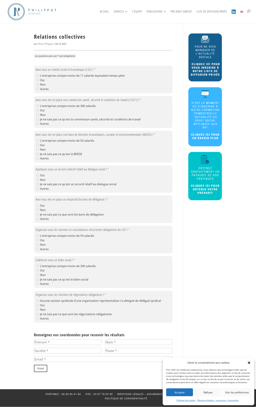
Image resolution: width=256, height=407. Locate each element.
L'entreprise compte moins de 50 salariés (67, 141)
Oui (42, 80)
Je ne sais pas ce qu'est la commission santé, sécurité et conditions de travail (90, 119)
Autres (44, 89)
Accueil (104, 11)
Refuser (208, 392)
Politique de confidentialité (126, 398)
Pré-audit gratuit (181, 11)
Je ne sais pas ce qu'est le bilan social (64, 279)
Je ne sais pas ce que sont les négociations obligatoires (76, 314)
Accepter (179, 392)
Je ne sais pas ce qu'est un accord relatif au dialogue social (78, 184)
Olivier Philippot (45, 43)
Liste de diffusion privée (212, 11)
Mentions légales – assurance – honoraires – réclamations (162, 394)
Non (43, 84)
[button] (249, 362)
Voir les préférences (237, 392)
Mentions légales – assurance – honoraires (218, 400)
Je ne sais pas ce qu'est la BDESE (61, 154)
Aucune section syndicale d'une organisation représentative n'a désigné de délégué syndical (100, 301)
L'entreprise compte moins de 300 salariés (68, 106)
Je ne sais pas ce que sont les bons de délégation (72, 214)
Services (119, 11)
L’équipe (137, 11)
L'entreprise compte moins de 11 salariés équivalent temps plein (82, 76)
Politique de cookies (186, 400)
